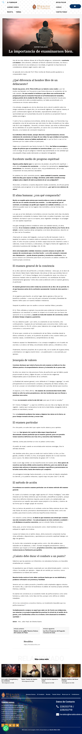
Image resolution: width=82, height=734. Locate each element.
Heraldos (28, 641)
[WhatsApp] (13, 725)
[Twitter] (10, 725)
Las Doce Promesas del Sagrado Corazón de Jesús (54, 632)
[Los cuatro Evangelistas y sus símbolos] (10, 670)
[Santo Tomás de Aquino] (31, 670)
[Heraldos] (17, 643)
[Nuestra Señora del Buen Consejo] (71, 670)
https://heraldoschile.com (32, 644)
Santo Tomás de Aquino (29, 679)
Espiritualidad (41, 47)
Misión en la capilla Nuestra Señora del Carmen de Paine (26, 632)
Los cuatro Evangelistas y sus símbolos (9, 680)
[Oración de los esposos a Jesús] (51, 670)
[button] (3, 2)
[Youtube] (17, 725)
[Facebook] (2, 725)
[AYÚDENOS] (75, 6)
